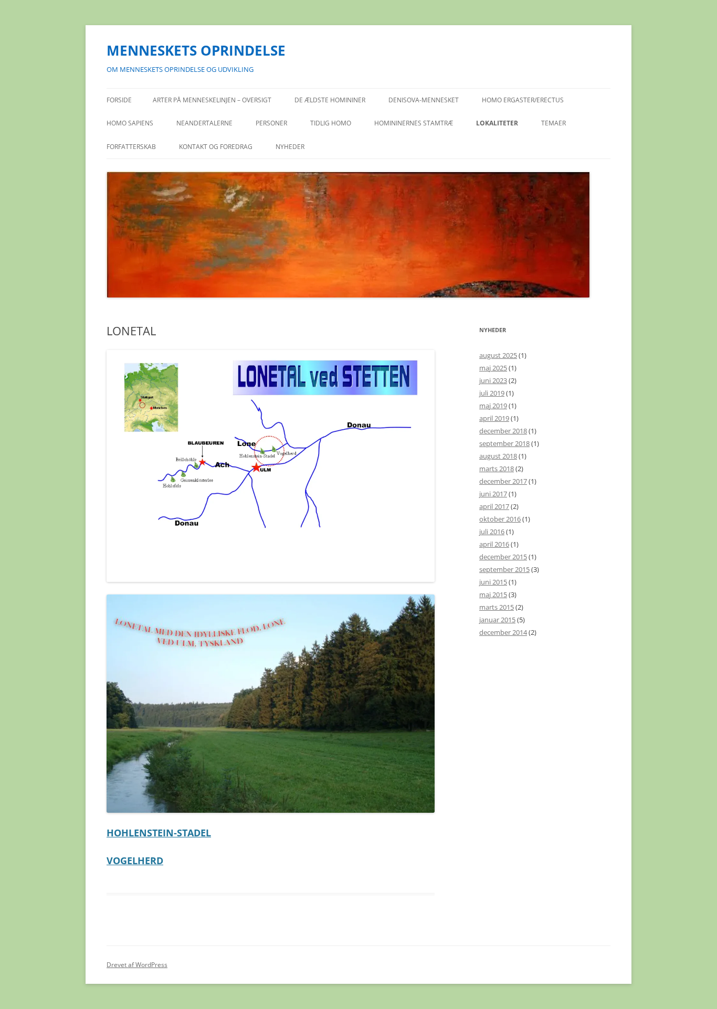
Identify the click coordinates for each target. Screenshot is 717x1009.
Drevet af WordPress (137, 964)
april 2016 (494, 544)
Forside (119, 99)
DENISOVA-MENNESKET (423, 99)
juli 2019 (491, 393)
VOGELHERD (135, 860)
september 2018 (504, 443)
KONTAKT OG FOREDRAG (215, 146)
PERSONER (271, 123)
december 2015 (503, 556)
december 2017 (503, 481)
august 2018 (498, 456)
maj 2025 (493, 368)
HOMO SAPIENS (130, 123)
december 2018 (503, 431)
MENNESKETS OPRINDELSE (196, 50)
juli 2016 (491, 531)
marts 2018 (496, 468)
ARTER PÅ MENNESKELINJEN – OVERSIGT (212, 99)
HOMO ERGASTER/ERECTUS (523, 99)
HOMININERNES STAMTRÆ (413, 123)
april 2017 (494, 506)
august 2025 (498, 355)
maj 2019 (493, 405)
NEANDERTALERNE (204, 123)
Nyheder (290, 146)
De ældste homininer (329, 99)
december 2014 (503, 632)
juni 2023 (493, 380)
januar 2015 (497, 619)
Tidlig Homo (330, 123)
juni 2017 (493, 493)
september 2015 (504, 569)
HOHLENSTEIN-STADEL (159, 832)
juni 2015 (493, 582)
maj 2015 (493, 594)
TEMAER (553, 123)
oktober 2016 (500, 519)
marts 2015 (496, 607)
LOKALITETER (497, 123)
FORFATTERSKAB (131, 146)
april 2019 (494, 418)
